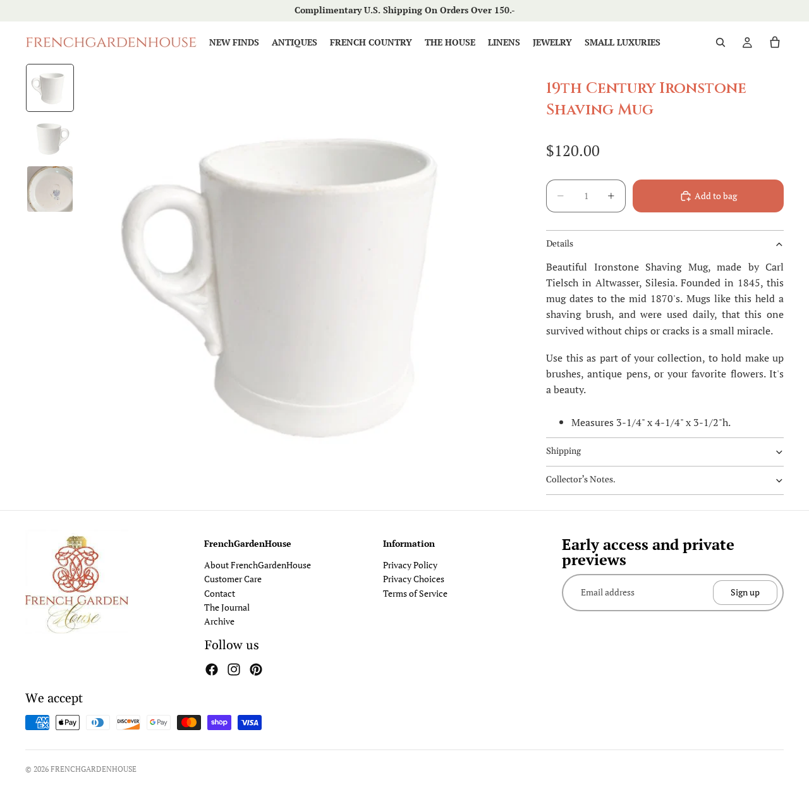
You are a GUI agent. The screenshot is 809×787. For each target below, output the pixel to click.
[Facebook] (211, 669)
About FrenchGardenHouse (257, 565)
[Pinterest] (256, 669)
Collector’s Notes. (581, 479)
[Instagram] (233, 669)
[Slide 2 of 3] (50, 138)
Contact (219, 593)
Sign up (745, 592)
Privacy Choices (413, 579)
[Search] (720, 42)
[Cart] (775, 42)
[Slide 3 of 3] (50, 189)
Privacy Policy (410, 565)
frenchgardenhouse (94, 769)
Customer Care (233, 579)
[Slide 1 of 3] (50, 88)
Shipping (563, 451)
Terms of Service (415, 593)
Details (559, 244)
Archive (219, 621)
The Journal (227, 607)
